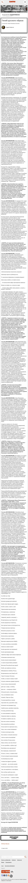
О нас (2, 865)
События (14, 860)
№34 (7, 871)
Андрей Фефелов (15, 14)
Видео (2, 862)
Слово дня (19, 860)
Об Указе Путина (5, 843)
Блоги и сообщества (5, 860)
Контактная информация (10, 865)
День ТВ (2, 868)
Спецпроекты (8, 862)
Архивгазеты (12, 872)
